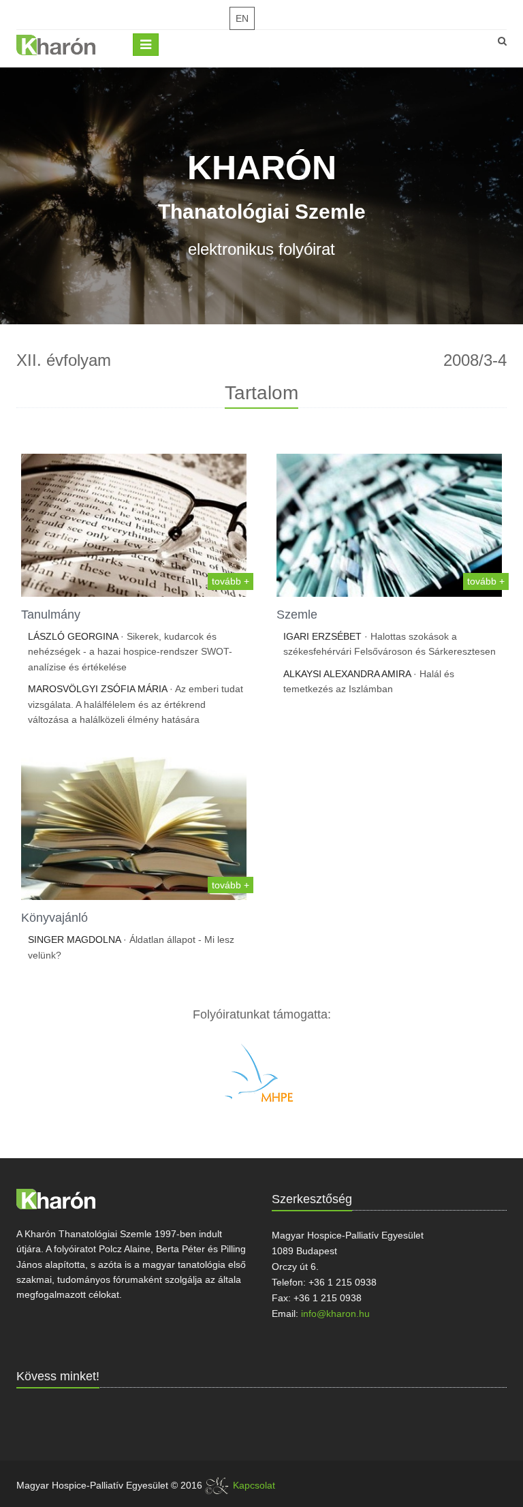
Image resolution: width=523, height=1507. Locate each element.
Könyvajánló (54, 918)
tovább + (230, 581)
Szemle (296, 614)
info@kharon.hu (335, 1313)
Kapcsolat (254, 1485)
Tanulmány (50, 614)
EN (242, 18)
